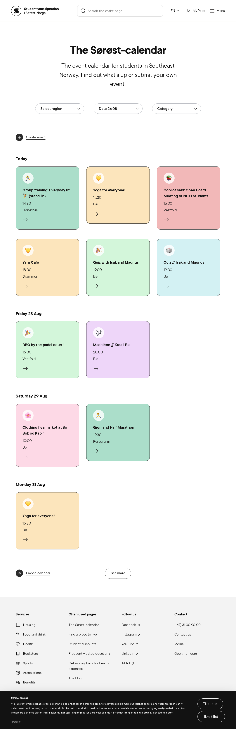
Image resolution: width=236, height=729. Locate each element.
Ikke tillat (211, 717)
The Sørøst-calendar (84, 625)
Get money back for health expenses (89, 666)
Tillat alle (210, 704)
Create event (35, 137)
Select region (51, 108)
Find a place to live (83, 634)
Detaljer (16, 721)
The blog (75, 678)
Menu (221, 11)
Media (179, 644)
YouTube (128, 644)
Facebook (129, 625)
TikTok (126, 663)
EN (173, 11)
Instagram (129, 634)
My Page (199, 11)
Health (28, 644)
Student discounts (82, 644)
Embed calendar (38, 573)
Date (108, 108)
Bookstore (30, 654)
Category (165, 108)
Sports (27, 663)
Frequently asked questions (89, 654)
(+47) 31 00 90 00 (187, 625)
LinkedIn (128, 654)
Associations (32, 673)
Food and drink (34, 634)
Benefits (29, 682)
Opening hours (185, 654)
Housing (29, 625)
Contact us (182, 634)
